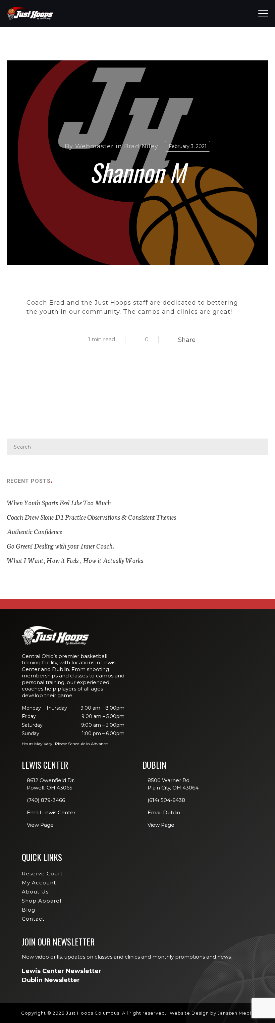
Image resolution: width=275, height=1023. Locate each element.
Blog (28, 910)
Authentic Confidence (34, 531)
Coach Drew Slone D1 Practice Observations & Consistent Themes (91, 516)
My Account (39, 882)
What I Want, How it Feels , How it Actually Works (75, 560)
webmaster (94, 146)
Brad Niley (141, 146)
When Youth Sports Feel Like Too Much (59, 502)
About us (35, 891)
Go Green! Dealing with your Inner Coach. (60, 545)
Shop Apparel (41, 901)
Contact (33, 919)
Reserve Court (42, 873)
